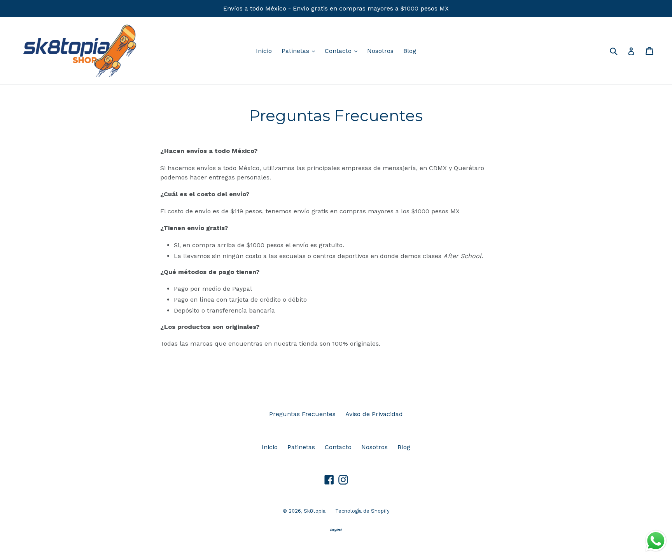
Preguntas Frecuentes (302, 414)
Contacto (343, 50)
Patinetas (300, 50)
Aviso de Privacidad (374, 414)
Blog (409, 50)
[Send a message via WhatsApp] (656, 541)
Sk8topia (315, 511)
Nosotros (380, 50)
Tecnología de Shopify (362, 511)
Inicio (264, 50)
